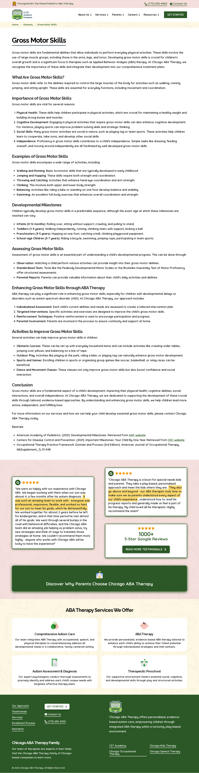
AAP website (137, 435)
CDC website (176, 440)
